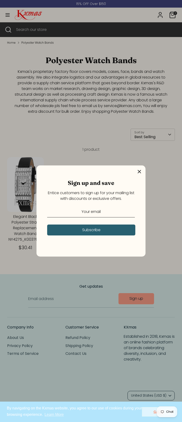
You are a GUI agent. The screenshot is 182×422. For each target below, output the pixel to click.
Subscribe (91, 230)
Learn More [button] (54, 415)
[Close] (139, 171)
